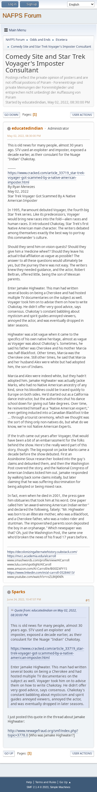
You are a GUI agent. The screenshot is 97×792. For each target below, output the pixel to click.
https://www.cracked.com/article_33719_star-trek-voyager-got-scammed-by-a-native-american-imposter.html (46, 177)
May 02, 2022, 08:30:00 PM (24, 136)
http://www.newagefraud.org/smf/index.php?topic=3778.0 (43, 733)
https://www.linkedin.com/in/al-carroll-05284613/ (41, 572)
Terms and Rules (45, 782)
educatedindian (27, 128)
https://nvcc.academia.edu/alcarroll (31, 556)
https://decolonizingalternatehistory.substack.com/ (42, 552)
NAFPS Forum (21, 15)
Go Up (8, 753)
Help (29, 782)
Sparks (18, 591)
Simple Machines (60, 787)
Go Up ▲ (65, 782)
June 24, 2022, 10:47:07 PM (24, 599)
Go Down (11, 115)
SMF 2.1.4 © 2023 (37, 787)
